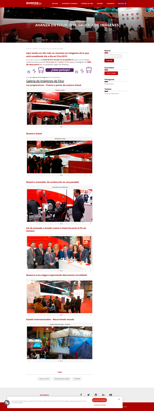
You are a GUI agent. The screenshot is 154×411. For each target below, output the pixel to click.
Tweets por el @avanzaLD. (111, 93)
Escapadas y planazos (69, 3)
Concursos (110, 3)
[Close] (119, 399)
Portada (28, 48)
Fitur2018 (77, 379)
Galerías (100, 3)
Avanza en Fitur (44, 379)
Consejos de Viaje (87, 3)
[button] (7, 403)
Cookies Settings (100, 405)
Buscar (109, 60)
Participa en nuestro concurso (59, 62)
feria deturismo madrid (61, 379)
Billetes (121, 3)
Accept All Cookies (99, 400)
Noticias (55, 3)
